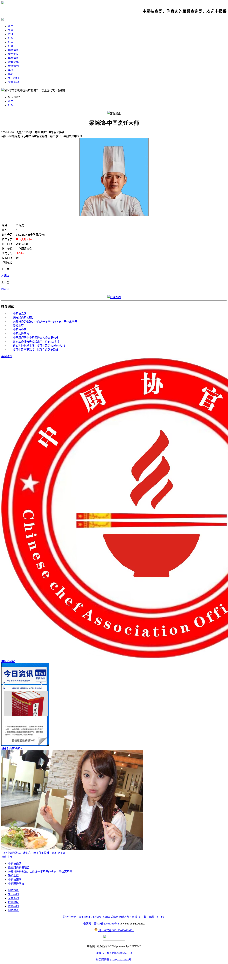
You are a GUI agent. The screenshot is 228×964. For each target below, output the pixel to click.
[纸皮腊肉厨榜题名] (25, 744)
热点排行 (6, 856)
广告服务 (13, 902)
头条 (10, 30)
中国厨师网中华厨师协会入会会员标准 (35, 337)
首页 (10, 26)
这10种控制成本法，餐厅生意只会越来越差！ (39, 345)
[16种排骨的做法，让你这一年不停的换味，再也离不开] (72, 849)
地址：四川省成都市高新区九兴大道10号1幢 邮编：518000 (129, 916)
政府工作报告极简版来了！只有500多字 (36, 341)
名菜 (10, 46)
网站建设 (13, 910)
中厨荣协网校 (21, 333)
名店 (10, 42)
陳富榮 (5, 289)
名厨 (10, 38)
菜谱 (10, 70)
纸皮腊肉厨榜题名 (23, 317)
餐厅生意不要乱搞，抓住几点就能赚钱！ (37, 349)
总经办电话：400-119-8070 (78, 916)
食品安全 (13, 54)
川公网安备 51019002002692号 (116, 930)
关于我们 (13, 78)
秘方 (10, 74)
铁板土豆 (18, 325)
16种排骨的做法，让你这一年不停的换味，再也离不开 (45, 321)
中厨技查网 (19, 329)
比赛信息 (13, 50)
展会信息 (13, 58)
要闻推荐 (6, 356)
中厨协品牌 (19, 313)
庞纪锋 (5, 275)
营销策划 (13, 66)
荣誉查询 (13, 82)
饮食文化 (13, 62)
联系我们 (13, 906)
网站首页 (13, 890)
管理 (10, 34)
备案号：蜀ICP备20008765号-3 (101, 923)
